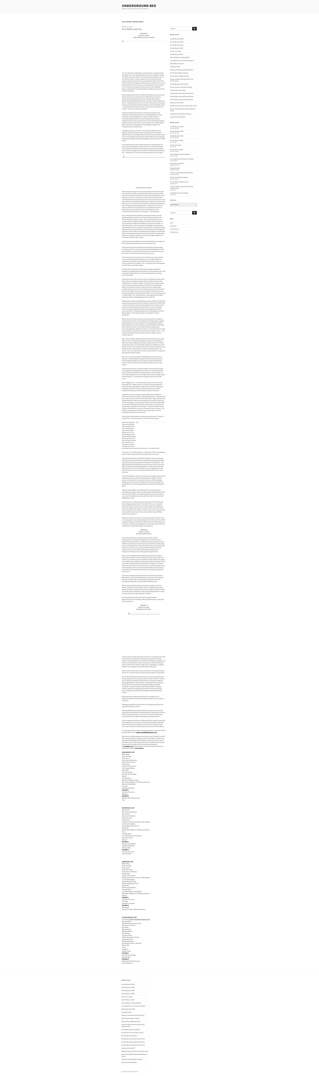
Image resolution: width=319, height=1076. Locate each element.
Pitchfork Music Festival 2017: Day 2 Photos (181, 96)
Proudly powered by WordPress (129, 1071)
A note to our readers (175, 51)
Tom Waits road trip (131, 29)
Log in (171, 223)
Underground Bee (139, 6)
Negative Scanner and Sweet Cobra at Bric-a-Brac (183, 105)
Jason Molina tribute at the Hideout (179, 84)
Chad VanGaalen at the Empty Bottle (179, 57)
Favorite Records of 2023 (177, 39)
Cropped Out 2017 (175, 66)
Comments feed (174, 229)
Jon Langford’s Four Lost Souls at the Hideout (182, 60)
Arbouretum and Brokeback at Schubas (180, 114)
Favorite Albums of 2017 (176, 54)
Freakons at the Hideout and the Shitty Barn (181, 70)
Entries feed (173, 226)
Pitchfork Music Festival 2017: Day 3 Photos (181, 93)
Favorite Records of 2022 (176, 42)
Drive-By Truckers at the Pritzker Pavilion (181, 87)
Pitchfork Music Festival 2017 (178, 90)
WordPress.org (174, 232)
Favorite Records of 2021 (176, 45)
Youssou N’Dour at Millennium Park (179, 76)
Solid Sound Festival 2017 (177, 102)
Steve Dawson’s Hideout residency (179, 73)
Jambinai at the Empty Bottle (177, 117)
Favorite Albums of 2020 (176, 48)
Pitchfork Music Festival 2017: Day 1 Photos (181, 99)
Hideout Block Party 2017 (177, 63)
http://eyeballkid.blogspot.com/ (140, 919)
